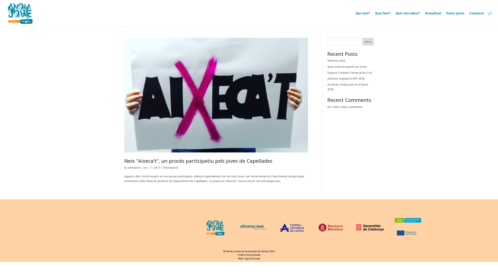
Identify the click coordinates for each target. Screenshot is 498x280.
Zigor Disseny (252, 258)
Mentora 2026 (336, 60)
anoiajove (134, 167)
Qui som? (363, 13)
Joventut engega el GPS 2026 (346, 78)
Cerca (368, 42)
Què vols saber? (407, 13)
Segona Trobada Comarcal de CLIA (349, 72)
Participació (170, 167)
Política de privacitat (249, 254)
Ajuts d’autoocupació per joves (347, 66)
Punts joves (455, 13)
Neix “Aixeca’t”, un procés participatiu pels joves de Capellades (198, 160)
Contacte (476, 13)
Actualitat (433, 13)
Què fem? (382, 13)
